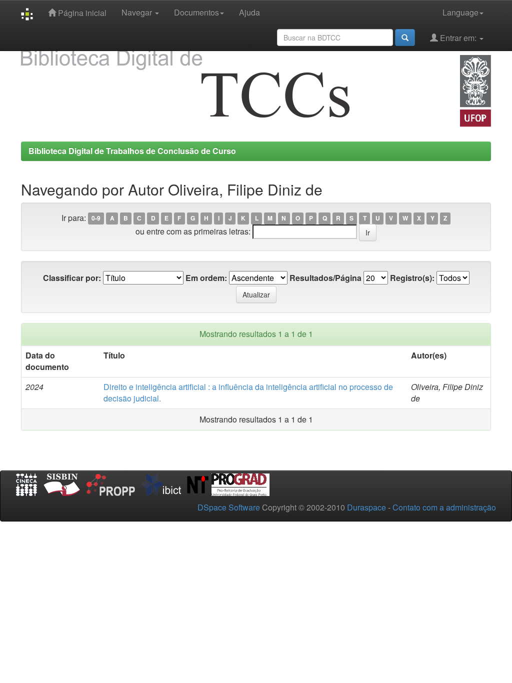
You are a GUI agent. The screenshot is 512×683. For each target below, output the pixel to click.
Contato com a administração (444, 507)
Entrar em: (458, 38)
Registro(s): (412, 278)
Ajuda (249, 12)
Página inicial (81, 12)
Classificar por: (72, 278)
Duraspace (366, 507)
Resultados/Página (326, 278)
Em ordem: (206, 278)
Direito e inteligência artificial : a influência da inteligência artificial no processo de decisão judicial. (248, 392)
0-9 (96, 218)
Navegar (138, 12)
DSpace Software (229, 507)
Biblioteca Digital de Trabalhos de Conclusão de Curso (132, 150)
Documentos (196, 12)
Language (460, 12)
